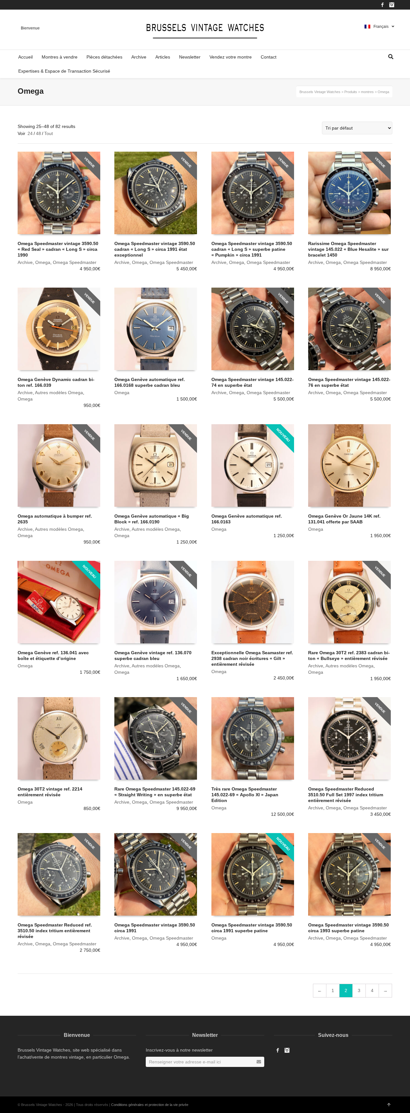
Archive (25, 262)
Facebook (382, 5)
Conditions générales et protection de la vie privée (149, 1105)
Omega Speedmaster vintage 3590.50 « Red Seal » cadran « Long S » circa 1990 (58, 249)
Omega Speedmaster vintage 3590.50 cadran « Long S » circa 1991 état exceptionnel (154, 249)
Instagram (392, 5)
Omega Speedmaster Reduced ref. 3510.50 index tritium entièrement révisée (55, 930)
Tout (48, 133)
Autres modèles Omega (59, 392)
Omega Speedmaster (74, 262)
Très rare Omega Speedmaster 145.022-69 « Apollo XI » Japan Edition (244, 794)
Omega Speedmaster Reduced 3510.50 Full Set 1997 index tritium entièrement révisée (345, 794)
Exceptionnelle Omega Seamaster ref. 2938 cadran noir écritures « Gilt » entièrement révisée (252, 658)
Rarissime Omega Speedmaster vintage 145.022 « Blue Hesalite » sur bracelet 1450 (348, 249)
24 (30, 133)
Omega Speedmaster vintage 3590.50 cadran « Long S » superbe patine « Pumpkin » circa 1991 (251, 249)
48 (38, 133)
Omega (42, 262)
